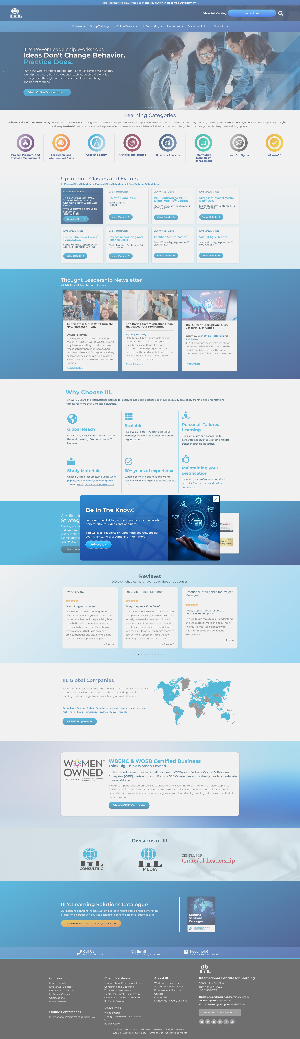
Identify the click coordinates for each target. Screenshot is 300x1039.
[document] (150, 519)
